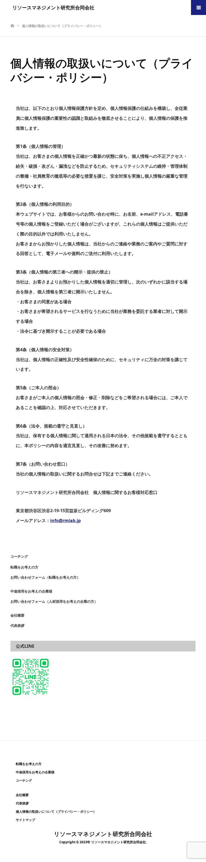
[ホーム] (12, 17)
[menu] (198, 7)
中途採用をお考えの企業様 (31, 591)
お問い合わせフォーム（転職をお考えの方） (45, 577)
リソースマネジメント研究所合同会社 (53, 7)
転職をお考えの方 (24, 567)
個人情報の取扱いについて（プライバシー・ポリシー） (56, 812)
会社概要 (17, 615)
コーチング (19, 556)
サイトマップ (25, 820)
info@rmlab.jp (65, 520)
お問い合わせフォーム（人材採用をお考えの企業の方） (54, 601)
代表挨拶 (17, 625)
